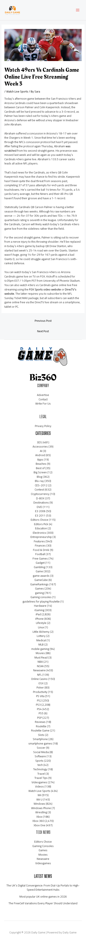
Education (41, 528)
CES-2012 (41, 485)
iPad (38, 614)
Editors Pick (41, 524)
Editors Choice (39, 519)
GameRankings (39, 584)
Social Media (41, 752)
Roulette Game (40, 730)
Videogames (39, 782)
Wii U (39, 799)
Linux (41, 627)
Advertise (43, 395)
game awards (41, 575)
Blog (39, 476)
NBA (40, 661)
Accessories (40, 446)
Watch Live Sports (17, 91)
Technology (40, 769)
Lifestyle (41, 623)
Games (39, 588)
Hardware (40, 605)
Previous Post (43, 320)
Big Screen (40, 472)
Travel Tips (41, 778)
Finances (40, 545)
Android (40, 455)
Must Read (41, 657)
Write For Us (43, 403)
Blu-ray (39, 481)
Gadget (40, 562)
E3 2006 (40, 511)
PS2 (39, 700)
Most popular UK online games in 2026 (43, 896)
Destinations (41, 502)
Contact (43, 399)
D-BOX (40, 498)
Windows (39, 803)
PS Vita (40, 696)
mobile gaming (40, 649)
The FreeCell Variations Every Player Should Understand (43, 903)
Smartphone (40, 739)
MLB (41, 644)
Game (39, 571)
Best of (40, 468)
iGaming (39, 610)
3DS (39, 442)
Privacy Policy (43, 426)
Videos (39, 786)
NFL (39, 674)
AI (41, 451)
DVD (39, 507)
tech (40, 765)
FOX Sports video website (45, 289)
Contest (39, 489)
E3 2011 (40, 515)
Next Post (43, 331)
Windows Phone (41, 808)
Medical (41, 640)
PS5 (41, 713)
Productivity (40, 692)
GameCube (41, 580)
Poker (40, 687)
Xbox (39, 816)
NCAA (40, 666)
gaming (39, 593)
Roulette (41, 726)
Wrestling (41, 812)
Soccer (41, 747)
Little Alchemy (41, 631)
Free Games (40, 558)
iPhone (39, 618)
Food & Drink (41, 550)
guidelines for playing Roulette (41, 601)
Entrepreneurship (41, 537)
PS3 (38, 704)
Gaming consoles (41, 597)
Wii (39, 795)
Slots (41, 735)
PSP (39, 717)
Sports (39, 760)
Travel (41, 773)
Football (40, 554)
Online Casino (39, 679)
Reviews (40, 722)
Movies (40, 653)
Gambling (39, 567)
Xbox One (39, 825)
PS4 (39, 709)
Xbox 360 (38, 821)
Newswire (39, 670)
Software (40, 756)
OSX (41, 683)
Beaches (41, 463)
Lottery (41, 636)
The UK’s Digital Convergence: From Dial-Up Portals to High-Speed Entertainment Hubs (43, 888)
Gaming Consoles (43, 846)
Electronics (39, 532)
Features (39, 541)
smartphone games (40, 743)
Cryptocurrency (40, 494)
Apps (40, 459)
